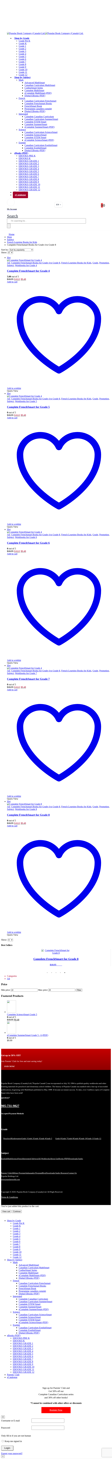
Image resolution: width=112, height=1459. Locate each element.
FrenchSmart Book (33, 106)
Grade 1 (22, 46)
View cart (6, 1211)
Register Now (56, 1410)
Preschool (7, 1138)
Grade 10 (23, 69)
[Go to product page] (59, 1006)
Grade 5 (22, 56)
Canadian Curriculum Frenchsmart (40, 101)
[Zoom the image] (56, 1078)
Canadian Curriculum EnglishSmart (40, 145)
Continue (17, 1211)
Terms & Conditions (9, 1197)
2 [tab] (51, 972)
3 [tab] (56, 972)
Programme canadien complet (38, 108)
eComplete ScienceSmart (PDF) (39, 140)
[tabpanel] (56, 957)
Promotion (104, 263)
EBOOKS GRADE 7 (29, 176)
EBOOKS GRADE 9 (29, 182)
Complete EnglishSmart (35, 148)
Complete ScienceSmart (35, 135)
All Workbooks (44, 1159)
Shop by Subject (22, 77)
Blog (44, 1173)
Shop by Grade (21, 38)
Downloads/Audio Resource (57, 1173)
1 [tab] (47, 972)
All (8, 263)
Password (5, 1428)
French (22, 98)
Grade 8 (22, 64)
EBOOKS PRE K (27, 155)
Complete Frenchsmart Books (38, 103)
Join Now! (9, 1066)
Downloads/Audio (76, 1159)
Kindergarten (16, 1138)
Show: (4, 252)
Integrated (23, 114)
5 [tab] (64, 972)
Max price (43, 990)
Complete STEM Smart (35, 122)
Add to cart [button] (12, 282)
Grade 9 (22, 67)
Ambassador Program (33, 1173)
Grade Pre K (24, 41)
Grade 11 (23, 72)
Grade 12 (97, 1138)
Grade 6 (22, 59)
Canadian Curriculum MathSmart (39, 85)
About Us (54, 1159)
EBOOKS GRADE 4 (29, 169)
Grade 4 (22, 54)
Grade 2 (22, 48)
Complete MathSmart (34, 90)
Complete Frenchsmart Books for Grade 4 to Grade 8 (35, 263)
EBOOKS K (25, 158)
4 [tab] (60, 972)
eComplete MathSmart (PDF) (38, 93)
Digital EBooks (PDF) (34, 95)
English (22, 142)
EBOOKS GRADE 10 (29, 184)
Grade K (23, 43)
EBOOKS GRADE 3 (29, 166)
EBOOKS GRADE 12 (23, 1372)
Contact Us (72, 1173)
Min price (5, 990)
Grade (95, 263)
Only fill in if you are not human (16, 1435)
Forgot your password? (11, 1453)
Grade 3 (22, 51)
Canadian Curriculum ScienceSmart (40, 132)
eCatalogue (20, 195)
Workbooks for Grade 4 (26, 265)
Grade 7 (22, 61)
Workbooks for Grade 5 (26, 401)
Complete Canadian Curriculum (39, 116)
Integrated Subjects (30, 1159)
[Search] (8, 226)
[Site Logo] (45, 33)
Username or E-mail (10, 1420)
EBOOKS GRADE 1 (29, 161)
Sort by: (5, 249)
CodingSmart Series (33, 88)
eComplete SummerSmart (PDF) (39, 127)
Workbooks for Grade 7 (26, 673)
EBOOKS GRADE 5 (29, 171)
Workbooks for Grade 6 (26, 537)
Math (21, 80)
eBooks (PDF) (21, 153)
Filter (79, 990)
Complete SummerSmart (35, 124)
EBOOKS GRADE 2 (29, 163)
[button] (12, 216)
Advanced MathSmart (34, 82)
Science (22, 129)
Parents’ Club (6, 1173)
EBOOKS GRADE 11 (29, 187)
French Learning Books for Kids (76, 263)
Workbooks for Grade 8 (26, 809)
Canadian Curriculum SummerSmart (41, 119)
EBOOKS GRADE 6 (29, 174)
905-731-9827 (10, 1106)
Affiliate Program (18, 1173)
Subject (10, 265)
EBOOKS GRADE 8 (29, 179)
